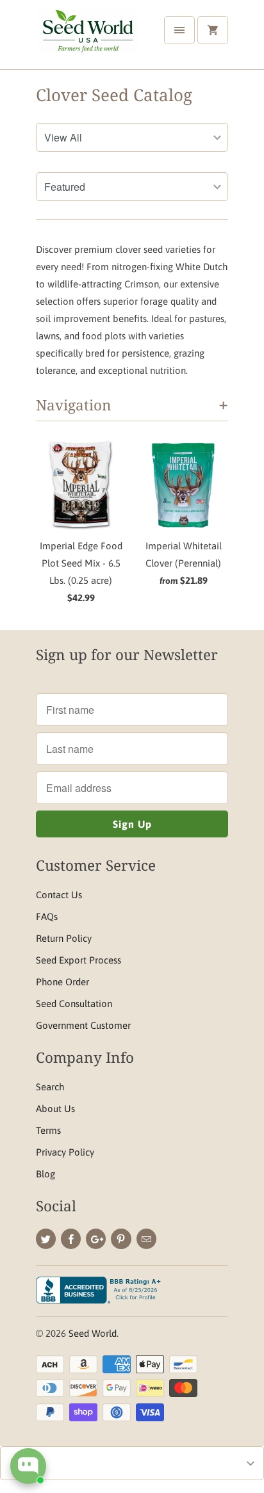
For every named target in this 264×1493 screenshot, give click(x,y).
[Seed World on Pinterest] (121, 1239)
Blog (45, 1173)
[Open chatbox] (28, 1466)
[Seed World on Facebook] (71, 1239)
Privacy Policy (65, 1152)
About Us (55, 1108)
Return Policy (64, 938)
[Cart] (212, 30)
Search (50, 1086)
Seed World (93, 1333)
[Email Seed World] (146, 1239)
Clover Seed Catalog (114, 94)
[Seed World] (87, 39)
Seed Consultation (74, 1003)
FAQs (47, 916)
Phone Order (62, 981)
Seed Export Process (78, 960)
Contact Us (59, 894)
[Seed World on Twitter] (46, 1239)
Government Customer (83, 1025)
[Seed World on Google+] (96, 1239)
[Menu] (179, 30)
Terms (48, 1130)
